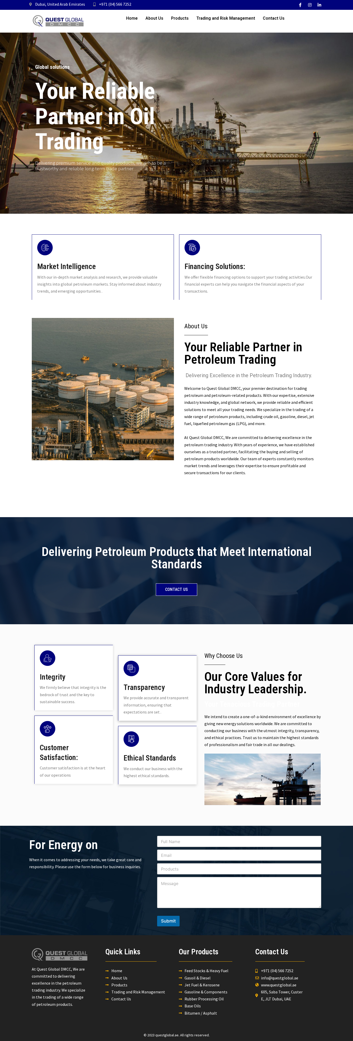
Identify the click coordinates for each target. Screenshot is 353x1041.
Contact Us (274, 18)
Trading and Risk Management (225, 18)
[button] (176, 589)
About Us (154, 18)
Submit (168, 921)
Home (132, 18)
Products (180, 18)
